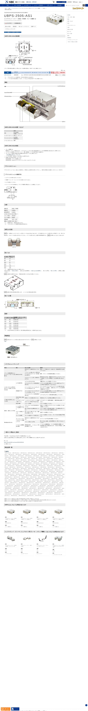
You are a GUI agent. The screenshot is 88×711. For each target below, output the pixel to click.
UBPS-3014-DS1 (46, 464)
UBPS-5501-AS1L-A (55, 481)
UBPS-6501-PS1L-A (52, 491)
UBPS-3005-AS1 (50, 461)
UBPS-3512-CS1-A (44, 471)
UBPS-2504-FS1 (36, 455)
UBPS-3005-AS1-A (57, 461)
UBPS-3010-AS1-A (13, 462)
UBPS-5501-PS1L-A (27, 484)
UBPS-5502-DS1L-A (18, 485)
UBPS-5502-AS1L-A (44, 484)
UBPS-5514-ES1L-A (56, 488)
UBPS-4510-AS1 (54, 478)
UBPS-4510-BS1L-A (19, 479)
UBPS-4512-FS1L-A (8, 481)
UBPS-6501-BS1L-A (53, 489)
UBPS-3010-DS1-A (44, 462)
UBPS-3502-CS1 (59, 467)
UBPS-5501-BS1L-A (13, 482)
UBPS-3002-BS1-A (46, 460)
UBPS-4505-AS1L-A (30, 478)
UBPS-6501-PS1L (44, 491)
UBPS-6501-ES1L (20, 491)
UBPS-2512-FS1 (54, 457)
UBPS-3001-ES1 (8, 460)
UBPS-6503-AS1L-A (25, 492)
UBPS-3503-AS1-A (31, 468)
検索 (84, 5)
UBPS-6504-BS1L (33, 492)
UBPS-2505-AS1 (7, 74)
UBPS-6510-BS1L (41, 494)
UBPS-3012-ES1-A (15, 464)
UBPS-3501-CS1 (34, 465)
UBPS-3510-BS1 (13, 471)
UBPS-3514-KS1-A (11, 474)
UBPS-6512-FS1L (57, 494)
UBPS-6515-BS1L (38, 495)
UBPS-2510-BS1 (39, 457)
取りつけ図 (69, 33)
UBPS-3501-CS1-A (42, 465)
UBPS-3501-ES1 (50, 465)
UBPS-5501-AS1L (47, 481)
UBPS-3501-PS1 (12, 467)
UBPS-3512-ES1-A (59, 471)
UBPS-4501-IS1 (21, 475)
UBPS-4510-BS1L (11, 479)
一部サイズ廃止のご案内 (72, 41)
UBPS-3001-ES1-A (15, 460)
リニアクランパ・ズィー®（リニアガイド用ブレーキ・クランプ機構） (26, 8)
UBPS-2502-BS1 (34, 454)
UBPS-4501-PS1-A (36, 475)
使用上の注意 (70, 29)
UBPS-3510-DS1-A (28, 471)
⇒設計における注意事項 (36, 270)
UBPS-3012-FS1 (23, 464)
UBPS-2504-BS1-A (28, 455)
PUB (5, 341)
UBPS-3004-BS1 (19, 461)
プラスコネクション (71, 25)
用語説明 (14, 26)
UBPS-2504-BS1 (21, 455)
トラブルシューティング (10, 28)
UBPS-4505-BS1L (38, 478)
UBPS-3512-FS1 (8, 472)
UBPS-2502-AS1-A (26, 454)
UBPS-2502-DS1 (49, 454)
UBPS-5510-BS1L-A (16, 488)
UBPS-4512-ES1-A (51, 479)
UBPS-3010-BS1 (21, 462)
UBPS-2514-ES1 (27, 458)
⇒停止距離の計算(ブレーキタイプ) (13, 154)
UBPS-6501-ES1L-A (28, 491)
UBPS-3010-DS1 (36, 462)
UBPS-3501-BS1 (19, 465)
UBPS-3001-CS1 (50, 458)
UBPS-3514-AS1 (23, 472)
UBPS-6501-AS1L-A (37, 489)
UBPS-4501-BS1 (34, 474)
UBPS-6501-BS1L (45, 489)
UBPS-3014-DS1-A (54, 464)
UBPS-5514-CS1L (41, 488)
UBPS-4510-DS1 (28, 479)
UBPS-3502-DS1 (8, 468)
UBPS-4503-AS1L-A (41, 477)
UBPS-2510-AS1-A (31, 457)
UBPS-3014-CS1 (39, 464)
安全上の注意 (7, 26)
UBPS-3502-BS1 (43, 467)
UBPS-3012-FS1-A (31, 464)
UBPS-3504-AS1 (39, 468)
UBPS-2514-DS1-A (19, 458)
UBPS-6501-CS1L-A (11, 491)
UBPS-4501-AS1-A (26, 474)
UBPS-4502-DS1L (17, 477)
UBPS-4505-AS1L (22, 478)
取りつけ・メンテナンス (24, 26)
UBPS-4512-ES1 (43, 479)
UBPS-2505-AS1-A (59, 455)
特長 (68, 23)
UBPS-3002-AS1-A (31, 460)
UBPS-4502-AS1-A (52, 475)
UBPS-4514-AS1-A (24, 481)
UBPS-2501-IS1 (11, 454)
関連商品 (69, 37)
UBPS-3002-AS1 (23, 460)
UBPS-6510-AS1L (24, 494)
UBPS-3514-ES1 (38, 472)
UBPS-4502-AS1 (44, 475)
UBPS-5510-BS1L (8, 488)
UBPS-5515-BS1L (21, 489)
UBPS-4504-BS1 (49, 477)
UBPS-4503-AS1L (33, 477)
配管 (68, 35)
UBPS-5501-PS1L (19, 484)
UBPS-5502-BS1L (52, 484)
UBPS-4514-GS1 (40, 481)
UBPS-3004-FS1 (34, 461)
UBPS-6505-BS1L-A (16, 494)
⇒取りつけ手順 (53, 270)
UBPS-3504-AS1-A (46, 468)
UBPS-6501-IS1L (36, 491)
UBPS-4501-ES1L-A (13, 475)
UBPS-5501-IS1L (12, 484)
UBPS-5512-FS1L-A (32, 488)
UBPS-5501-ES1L (38, 482)
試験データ (33, 26)
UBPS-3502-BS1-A (51, 467)
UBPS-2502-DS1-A (57, 454)
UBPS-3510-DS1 (21, 471)
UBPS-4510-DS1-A (35, 479)
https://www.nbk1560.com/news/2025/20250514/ (14, 442)
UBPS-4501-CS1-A (57, 474)
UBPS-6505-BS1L (8, 494)
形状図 (68, 15)
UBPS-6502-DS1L (60, 491)
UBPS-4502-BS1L (60, 475)
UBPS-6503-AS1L (17, 492)
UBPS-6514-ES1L (14, 495)
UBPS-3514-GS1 (54, 472)
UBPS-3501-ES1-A (57, 465)
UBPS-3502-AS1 (28, 467)
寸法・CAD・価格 (71, 17)
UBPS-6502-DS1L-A (8, 492)
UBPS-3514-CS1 (31, 472)
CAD (57, 75)
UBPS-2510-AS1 (23, 457)
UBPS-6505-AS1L (49, 492)
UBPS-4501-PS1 (29, 475)
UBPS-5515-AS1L (13, 489)
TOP (6, 8)
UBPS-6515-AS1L (30, 495)
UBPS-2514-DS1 (11, 458)
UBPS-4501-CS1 (50, 474)
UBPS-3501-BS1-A (26, 465)
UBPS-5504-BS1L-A (51, 485)
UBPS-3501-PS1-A (20, 467)
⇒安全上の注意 (14, 270)
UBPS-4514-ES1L (32, 481)
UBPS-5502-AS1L (36, 484)
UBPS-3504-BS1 (55, 468)
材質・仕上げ (70, 21)
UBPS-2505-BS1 (8, 457)
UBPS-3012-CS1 (52, 462)
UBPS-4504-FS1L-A (13, 478)
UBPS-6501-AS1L (29, 489)
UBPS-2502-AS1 (18, 454)
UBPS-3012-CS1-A (59, 462)
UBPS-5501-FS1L (55, 482)
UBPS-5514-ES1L (49, 488)
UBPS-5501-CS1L (22, 482)
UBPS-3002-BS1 (39, 460)
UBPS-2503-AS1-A (13, 455)
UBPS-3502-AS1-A (35, 467)
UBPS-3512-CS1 (36, 471)
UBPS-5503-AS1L (26, 485)
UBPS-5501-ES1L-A (46, 482)
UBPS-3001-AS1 (34, 458)
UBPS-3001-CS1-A (57, 458)
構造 (68, 19)
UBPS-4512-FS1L (59, 479)
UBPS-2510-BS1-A (46, 457)
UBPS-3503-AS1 (24, 468)
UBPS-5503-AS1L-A (34, 485)
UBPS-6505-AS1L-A (57, 492)
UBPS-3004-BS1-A (26, 461)
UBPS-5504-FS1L (59, 485)
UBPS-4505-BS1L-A (46, 478)
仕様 (68, 27)
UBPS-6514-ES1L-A (22, 495)
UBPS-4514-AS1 (17, 481)
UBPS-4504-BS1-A (57, 477)
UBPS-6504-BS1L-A (41, 492)
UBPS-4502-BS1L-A (8, 477)
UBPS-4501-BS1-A (42, 474)
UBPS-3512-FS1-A (15, 472)
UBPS (44, 8)
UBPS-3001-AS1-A (42, 458)
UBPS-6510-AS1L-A (32, 494)
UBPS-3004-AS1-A (11, 461)
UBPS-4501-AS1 (19, 474)
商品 (9, 8)
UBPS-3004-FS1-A (42, 461)
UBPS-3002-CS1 (54, 460)
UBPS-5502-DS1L (10, 485)
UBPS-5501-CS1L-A (30, 482)
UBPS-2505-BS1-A (15, 457)
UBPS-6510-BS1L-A (49, 494)
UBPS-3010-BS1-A (28, 462)
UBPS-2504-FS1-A (44, 455)
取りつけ (69, 31)
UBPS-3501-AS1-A (11, 465)
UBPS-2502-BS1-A (41, 454)
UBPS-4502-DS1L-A (25, 477)
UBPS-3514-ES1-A (46, 472)
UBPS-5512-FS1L (24, 488)
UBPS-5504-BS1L (43, 485)
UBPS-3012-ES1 (8, 464)
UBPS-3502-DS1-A (15, 468)
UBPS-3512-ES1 (52, 471)
